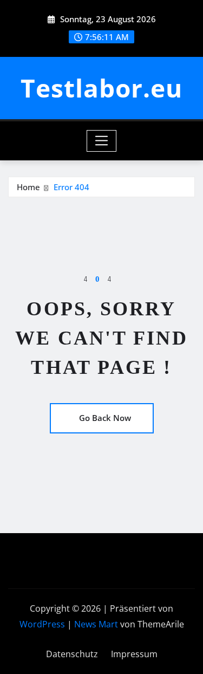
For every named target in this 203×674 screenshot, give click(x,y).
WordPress (42, 624)
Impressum (134, 654)
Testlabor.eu (101, 88)
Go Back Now (105, 417)
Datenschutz (72, 654)
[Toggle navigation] (101, 141)
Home (28, 187)
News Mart (96, 624)
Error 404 (71, 187)
